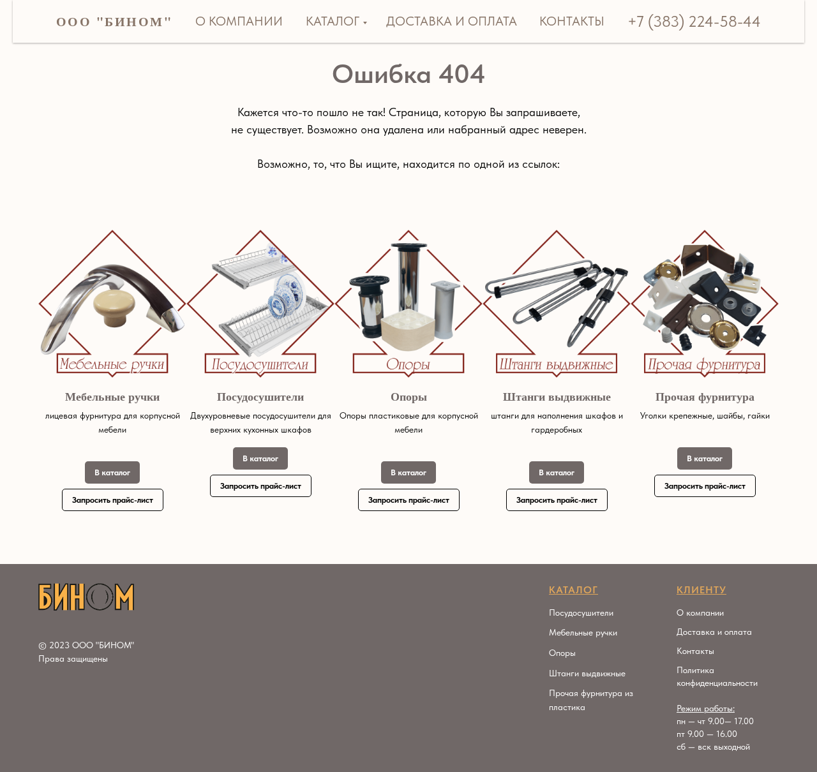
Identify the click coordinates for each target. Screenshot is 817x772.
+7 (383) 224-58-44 (694, 21)
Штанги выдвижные (557, 396)
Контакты (571, 21)
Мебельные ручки (112, 396)
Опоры (409, 396)
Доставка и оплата (451, 21)
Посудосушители (260, 396)
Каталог (332, 21)
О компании (239, 21)
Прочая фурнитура (705, 396)
